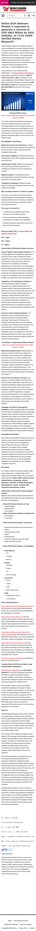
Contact (31, 928)
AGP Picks (4, 2)
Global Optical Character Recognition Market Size (17, 606)
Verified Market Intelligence (10, 670)
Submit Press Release (11, 924)
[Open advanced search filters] (29, 15)
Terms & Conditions (26, 924)
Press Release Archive (21, 921)
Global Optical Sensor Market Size (12, 617)
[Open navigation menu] (3, 15)
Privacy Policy (23, 928)
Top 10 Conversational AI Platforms (12, 658)
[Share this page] (33, 15)
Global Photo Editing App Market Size (13, 643)
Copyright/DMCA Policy (9, 928)
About (10, 921)
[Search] (25, 15)
